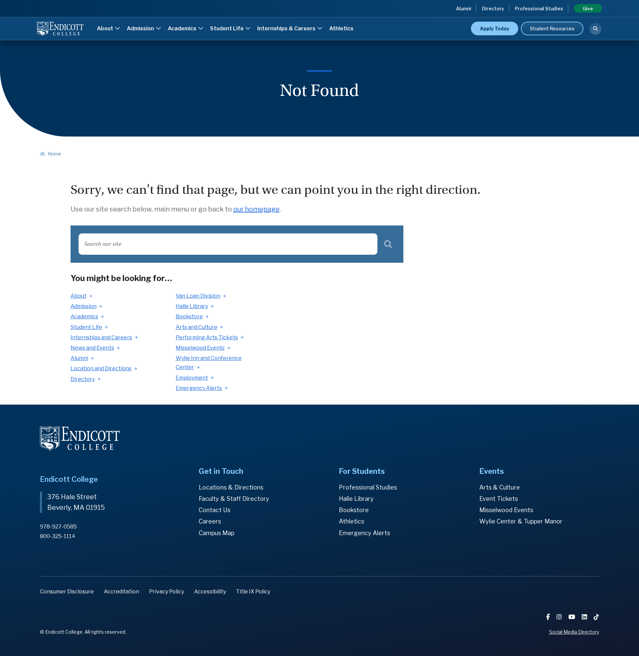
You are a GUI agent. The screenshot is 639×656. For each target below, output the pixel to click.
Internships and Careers (101, 337)
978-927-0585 (58, 526)
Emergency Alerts (199, 388)
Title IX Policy (253, 591)
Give (588, 8)
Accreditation (121, 591)
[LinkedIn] (585, 616)
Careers (210, 521)
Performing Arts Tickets (207, 337)
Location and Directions (101, 368)
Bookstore (189, 316)
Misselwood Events (200, 348)
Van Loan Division (198, 296)
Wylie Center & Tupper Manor (520, 521)
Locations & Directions (231, 487)
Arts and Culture (196, 327)
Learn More (459, 18)
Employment (192, 378)
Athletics (341, 28)
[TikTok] (596, 616)
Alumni (463, 8)
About (105, 28)
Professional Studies (539, 8)
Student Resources (552, 28)
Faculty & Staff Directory (234, 498)
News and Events (92, 348)
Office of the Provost (350, 19)
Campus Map (216, 532)
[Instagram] (559, 616)
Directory (493, 8)
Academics (182, 28)
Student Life (227, 28)
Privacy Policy (166, 591)
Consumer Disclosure (67, 591)
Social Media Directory (574, 632)
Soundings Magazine (349, 19)
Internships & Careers (287, 28)
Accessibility (210, 591)
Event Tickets (498, 498)
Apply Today (494, 28)
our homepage (256, 209)
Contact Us (214, 509)
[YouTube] (572, 616)
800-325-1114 (57, 536)
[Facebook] (548, 616)
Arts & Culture (499, 487)
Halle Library (192, 306)
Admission (141, 28)
